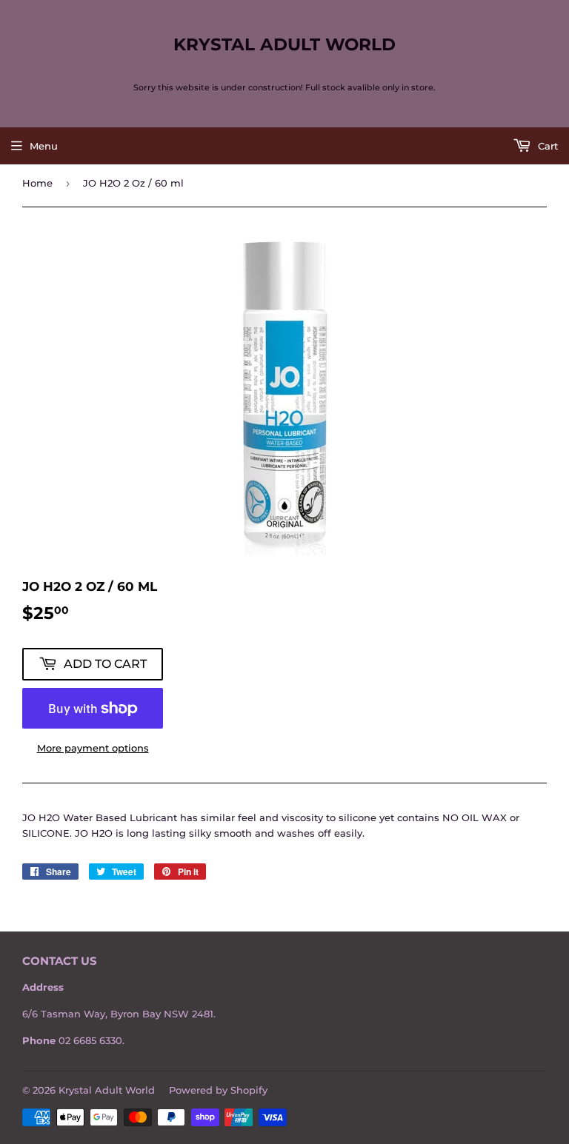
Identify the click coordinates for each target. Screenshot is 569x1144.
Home (37, 183)
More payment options (93, 748)
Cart (546, 146)
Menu (44, 146)
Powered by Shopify (218, 1090)
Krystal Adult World (284, 44)
